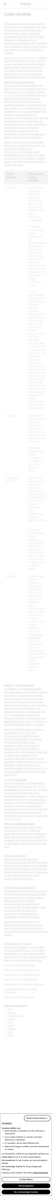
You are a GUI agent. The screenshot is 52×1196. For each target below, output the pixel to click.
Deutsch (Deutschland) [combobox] (36, 1118)
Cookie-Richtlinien (40, 1173)
